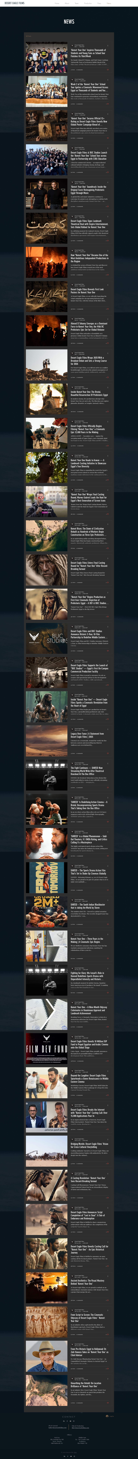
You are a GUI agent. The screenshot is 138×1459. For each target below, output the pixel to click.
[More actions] (108, 46)
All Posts (28, 36)
